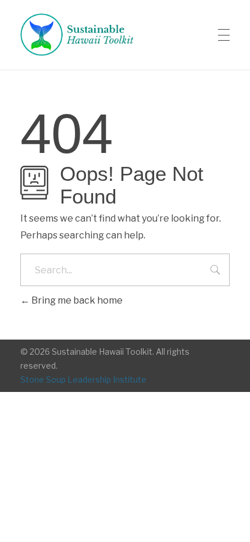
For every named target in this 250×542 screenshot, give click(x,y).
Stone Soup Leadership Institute (83, 379)
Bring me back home (76, 300)
